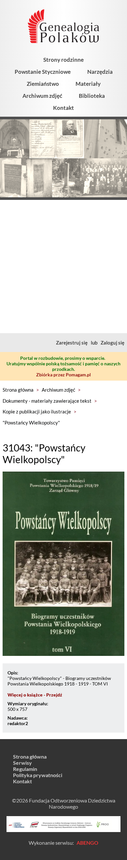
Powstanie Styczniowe (43, 71)
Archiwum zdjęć (42, 95)
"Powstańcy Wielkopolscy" (31, 422)
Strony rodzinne (63, 59)
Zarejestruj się (72, 342)
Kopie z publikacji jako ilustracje (37, 411)
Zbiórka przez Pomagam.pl (63, 374)
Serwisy (22, 763)
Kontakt (63, 107)
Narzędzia (100, 71)
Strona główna (18, 390)
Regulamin (25, 769)
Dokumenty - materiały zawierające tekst (47, 401)
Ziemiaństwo (43, 83)
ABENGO (87, 843)
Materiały (88, 83)
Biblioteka (92, 95)
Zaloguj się (112, 342)
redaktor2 (17, 723)
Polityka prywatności (37, 775)
